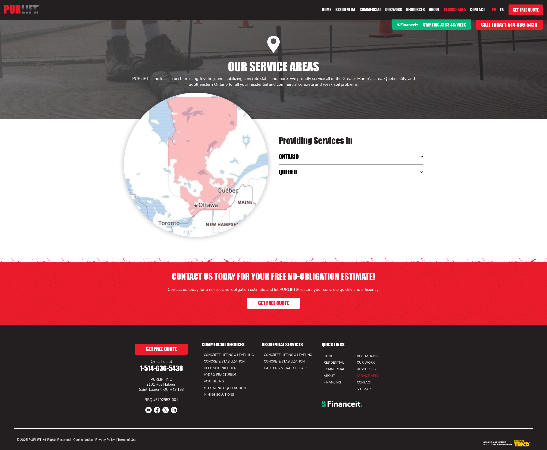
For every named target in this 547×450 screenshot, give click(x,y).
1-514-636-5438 (161, 368)
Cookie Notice (83, 440)
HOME (328, 356)
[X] (165, 410)
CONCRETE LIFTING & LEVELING (288, 355)
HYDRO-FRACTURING (220, 375)
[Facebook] (157, 410)
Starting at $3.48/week (444, 24)
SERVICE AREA (368, 376)
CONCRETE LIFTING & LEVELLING (229, 355)
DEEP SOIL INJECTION (220, 368)
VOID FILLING (214, 381)
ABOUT (329, 376)
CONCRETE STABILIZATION (284, 361)
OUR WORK (366, 362)
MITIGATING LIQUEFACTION (225, 388)
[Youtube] (148, 410)
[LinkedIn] (174, 410)
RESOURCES (366, 369)
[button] (393, 9)
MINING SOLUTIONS (219, 394)
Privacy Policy (105, 440)
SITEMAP (364, 389)
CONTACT (364, 382)
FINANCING (332, 382)
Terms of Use (127, 440)
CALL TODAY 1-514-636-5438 (509, 25)
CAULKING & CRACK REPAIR (285, 368)
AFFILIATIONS (367, 356)
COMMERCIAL (334, 369)
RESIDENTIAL (334, 362)
